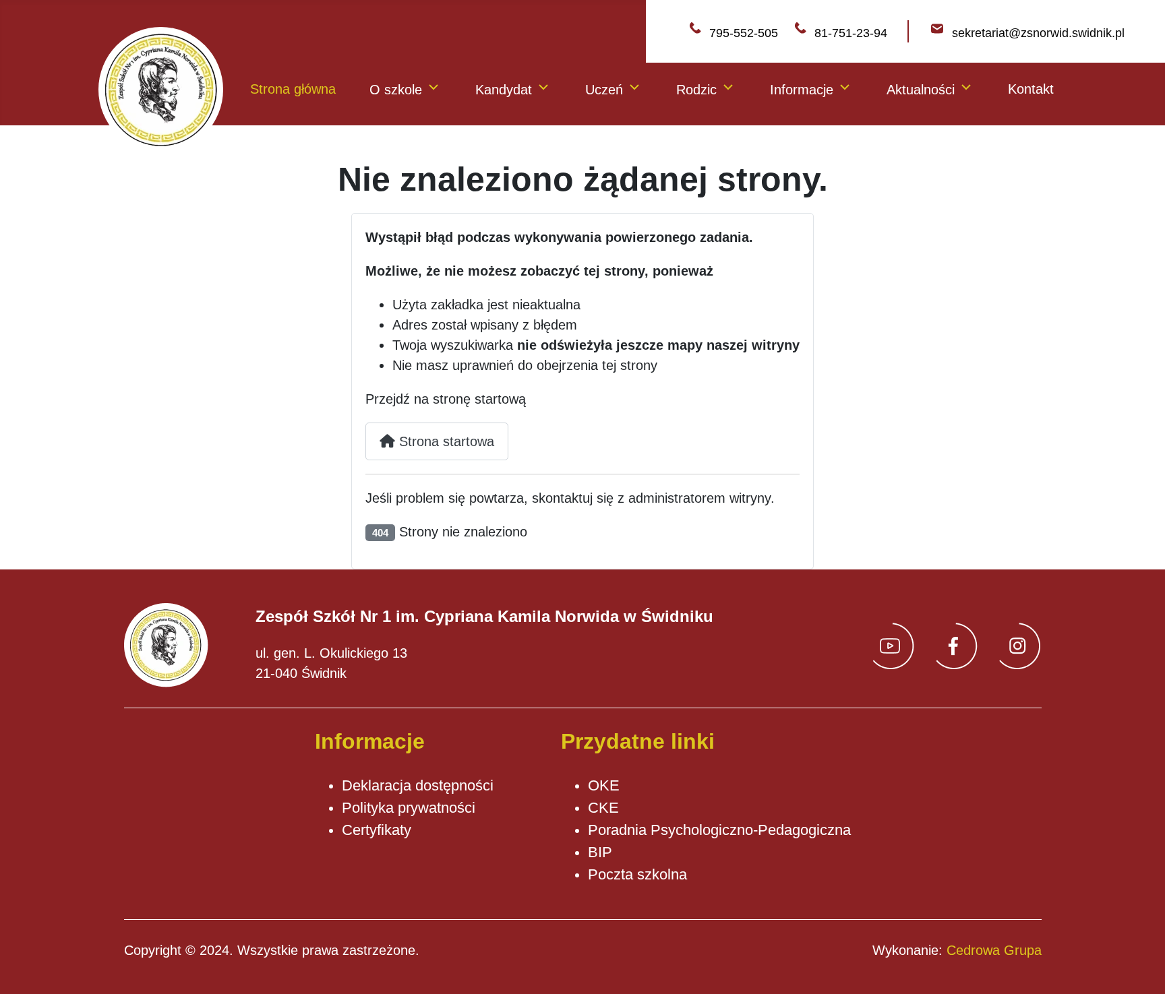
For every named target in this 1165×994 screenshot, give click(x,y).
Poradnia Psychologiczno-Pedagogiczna (719, 829)
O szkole (395, 89)
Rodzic (696, 89)
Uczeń (604, 89)
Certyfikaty (376, 829)
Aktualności (921, 89)
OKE (604, 785)
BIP (600, 852)
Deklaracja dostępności (418, 785)
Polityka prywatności (408, 807)
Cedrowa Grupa (994, 950)
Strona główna (293, 89)
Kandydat (503, 89)
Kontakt (1031, 89)
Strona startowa (444, 441)
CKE (603, 807)
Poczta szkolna (637, 874)
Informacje (801, 89)
